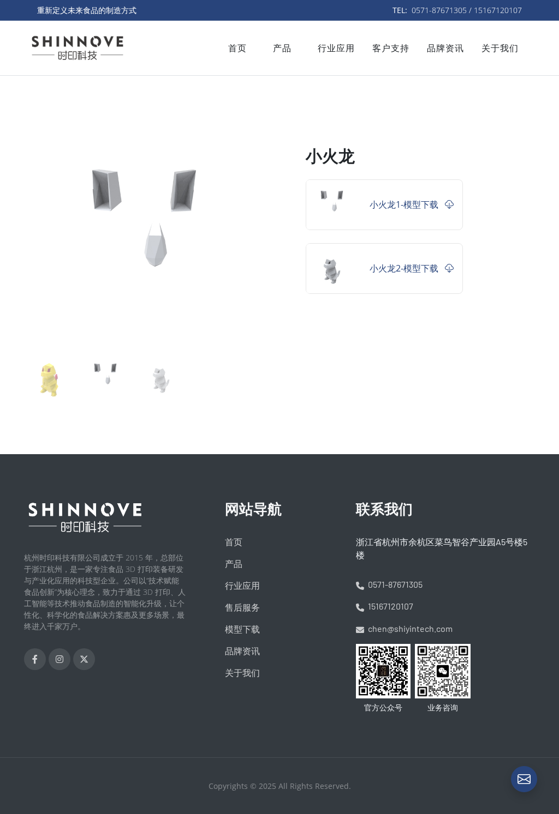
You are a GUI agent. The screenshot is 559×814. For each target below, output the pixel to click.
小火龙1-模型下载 (405, 204)
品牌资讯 (242, 651)
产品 (233, 564)
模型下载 (242, 629)
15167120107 (389, 606)
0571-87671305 (394, 584)
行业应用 (242, 586)
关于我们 (242, 673)
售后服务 (242, 607)
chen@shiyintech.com (409, 628)
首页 (233, 542)
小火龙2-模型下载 (405, 268)
